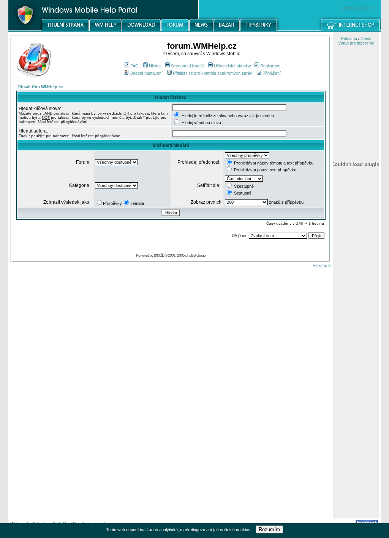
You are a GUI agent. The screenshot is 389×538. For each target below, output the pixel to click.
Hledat (155, 66)
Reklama (349, 38)
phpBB (159, 255)
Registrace (270, 66)
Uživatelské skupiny (232, 66)
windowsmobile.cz (358, 8)
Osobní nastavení (146, 73)
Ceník (366, 38)
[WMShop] (351, 30)
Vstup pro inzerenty (356, 43)
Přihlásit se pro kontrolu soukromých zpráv (212, 73)
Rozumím (269, 529)
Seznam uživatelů (187, 66)
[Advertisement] (356, 397)
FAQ (134, 66)
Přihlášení (271, 73)
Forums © (322, 265)
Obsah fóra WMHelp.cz (40, 87)
